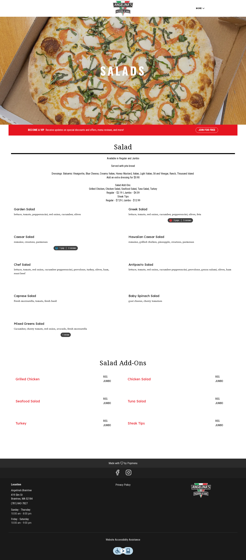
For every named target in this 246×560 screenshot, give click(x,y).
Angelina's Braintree (201, 490)
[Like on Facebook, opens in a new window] (117, 473)
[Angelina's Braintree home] (123, 8)
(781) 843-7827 (19, 503)
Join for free (206, 130)
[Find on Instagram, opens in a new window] (129, 473)
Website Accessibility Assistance (123, 539)
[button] (200, 8)
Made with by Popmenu (70, 463)
